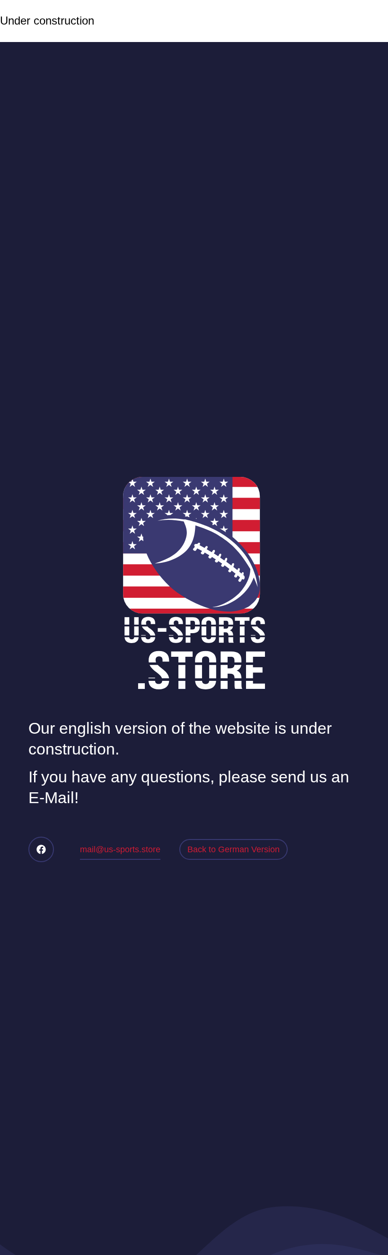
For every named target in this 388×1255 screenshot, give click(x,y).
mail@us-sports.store (120, 849)
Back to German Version (233, 849)
